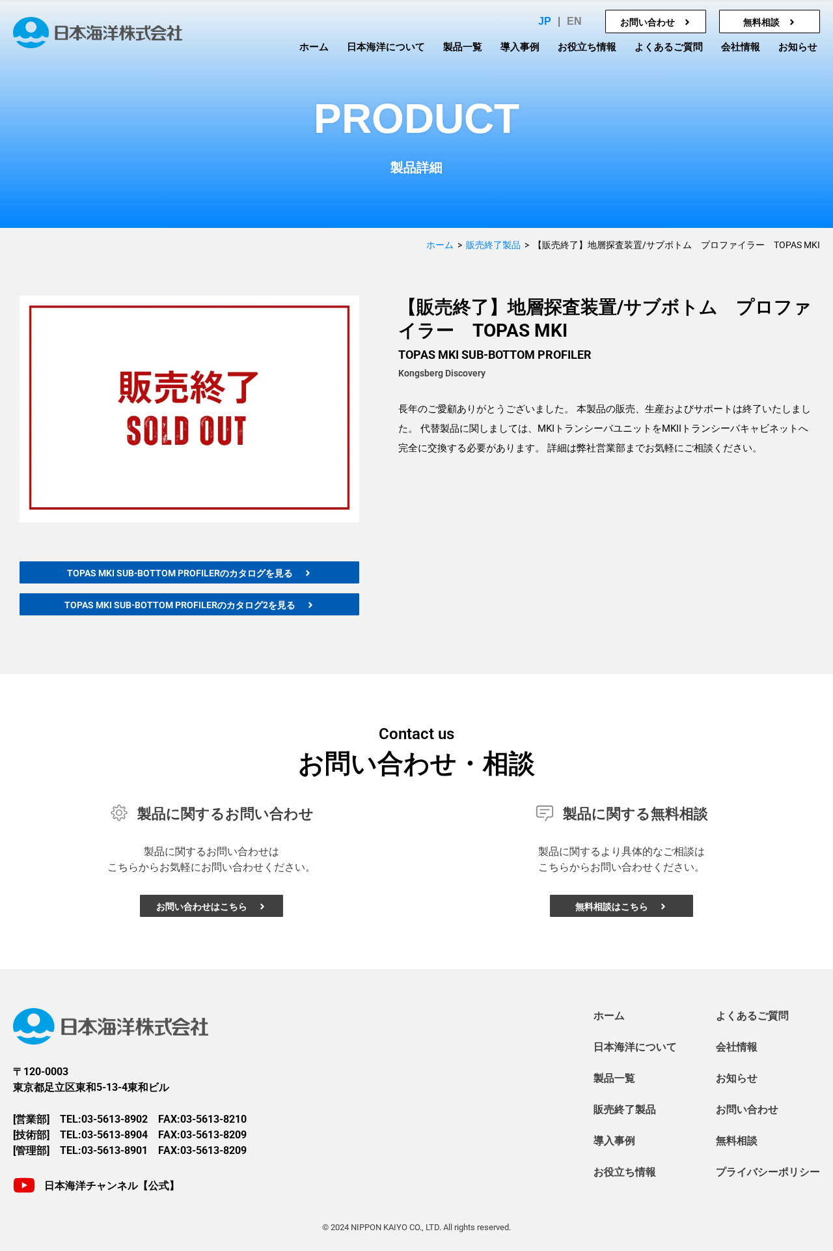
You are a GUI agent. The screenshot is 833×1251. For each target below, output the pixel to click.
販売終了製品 (493, 245)
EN (574, 21)
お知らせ (797, 47)
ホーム (314, 47)
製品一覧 (462, 47)
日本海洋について (386, 47)
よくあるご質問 (669, 47)
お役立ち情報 (587, 47)
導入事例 (519, 47)
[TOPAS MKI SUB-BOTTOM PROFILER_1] (189, 409)
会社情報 (740, 47)
